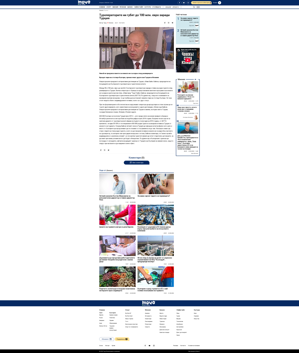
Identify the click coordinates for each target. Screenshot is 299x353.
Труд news (191, 25)
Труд (105, 23)
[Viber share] (168, 22)
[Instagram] (188, 3)
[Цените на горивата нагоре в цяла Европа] (117, 215)
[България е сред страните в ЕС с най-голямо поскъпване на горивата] (156, 276)
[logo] (84, 2)
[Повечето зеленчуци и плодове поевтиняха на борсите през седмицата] (117, 276)
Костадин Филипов (188, 117)
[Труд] (148, 303)
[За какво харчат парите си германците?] (156, 184)
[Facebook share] (164, 22)
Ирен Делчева (194, 153)
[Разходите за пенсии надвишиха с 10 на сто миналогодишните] (187, 87)
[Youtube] (184, 3)
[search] (194, 7)
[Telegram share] (172, 22)
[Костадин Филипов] (195, 117)
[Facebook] (179, 3)
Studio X (198, 351)
